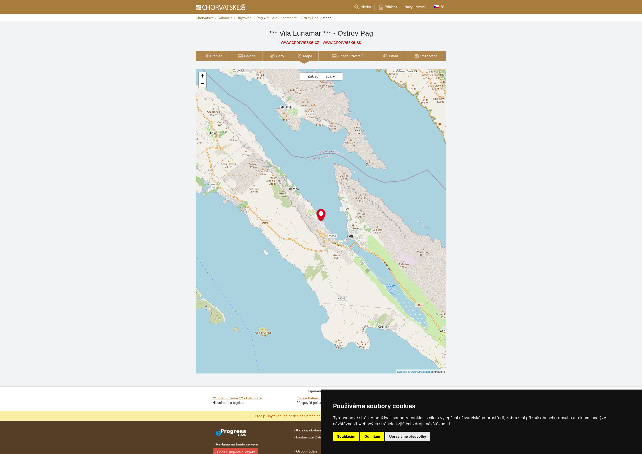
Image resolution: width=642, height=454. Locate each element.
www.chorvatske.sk (342, 42)
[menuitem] (213, 56)
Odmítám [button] (372, 436)
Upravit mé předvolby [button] (407, 436)
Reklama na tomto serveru (237, 444)
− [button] (202, 84)
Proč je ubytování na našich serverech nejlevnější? (295, 415)
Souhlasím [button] (346, 436)
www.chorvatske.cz (300, 42)
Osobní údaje (306, 451)
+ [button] (202, 76)
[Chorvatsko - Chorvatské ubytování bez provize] (220, 7)
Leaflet (401, 371)
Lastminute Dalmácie (313, 437)
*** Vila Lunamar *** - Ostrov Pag (238, 398)
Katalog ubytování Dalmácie (318, 430)
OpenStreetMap (420, 371)
